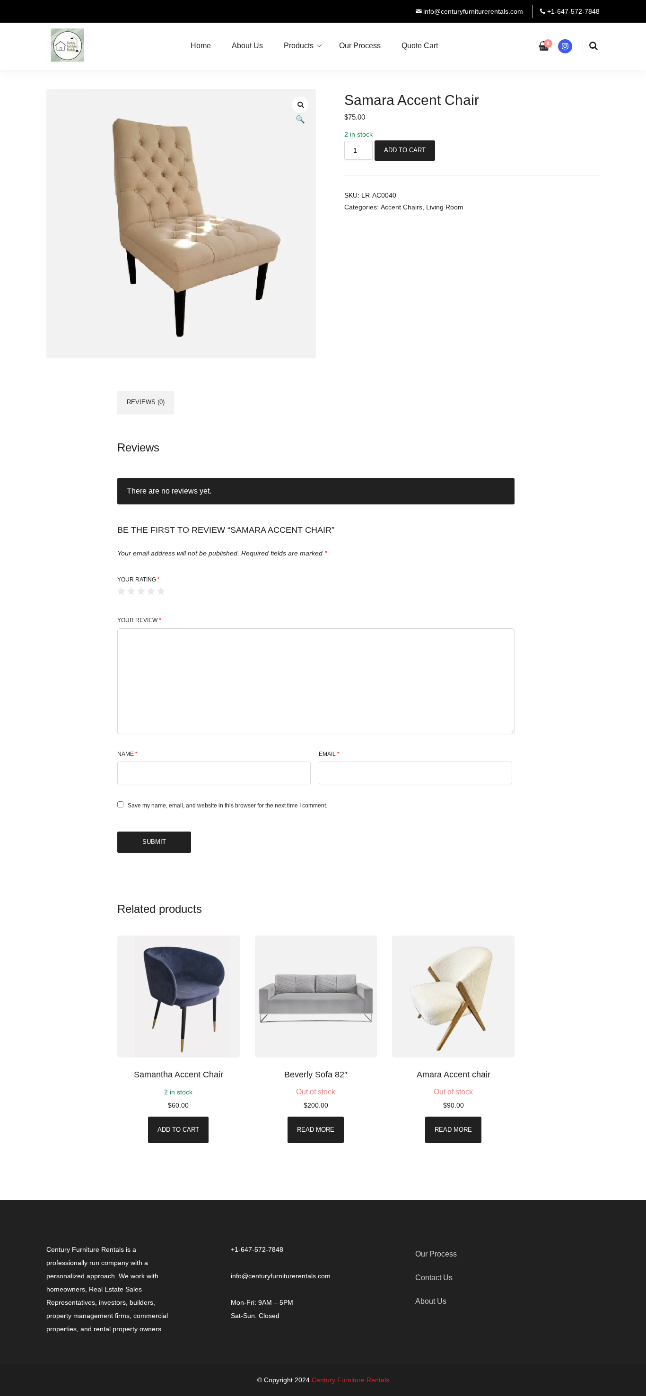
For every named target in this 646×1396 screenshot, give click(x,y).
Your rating (138, 579)
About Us (247, 46)
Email (329, 754)
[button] (300, 104)
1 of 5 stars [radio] (121, 591)
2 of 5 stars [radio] (131, 591)
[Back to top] (636, 1386)
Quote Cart (420, 46)
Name (127, 754)
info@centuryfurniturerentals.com (473, 11)
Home (201, 46)
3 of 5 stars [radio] (141, 591)
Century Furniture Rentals (350, 1380)
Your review (139, 620)
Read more (315, 1129)
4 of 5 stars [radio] (151, 591)
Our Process (360, 46)
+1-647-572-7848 (573, 11)
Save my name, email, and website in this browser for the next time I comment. (227, 805)
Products (299, 46)
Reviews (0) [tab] (146, 402)
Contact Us (434, 1278)
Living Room (444, 207)
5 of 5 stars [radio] (161, 591)
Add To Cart (405, 150)
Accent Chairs (401, 207)
